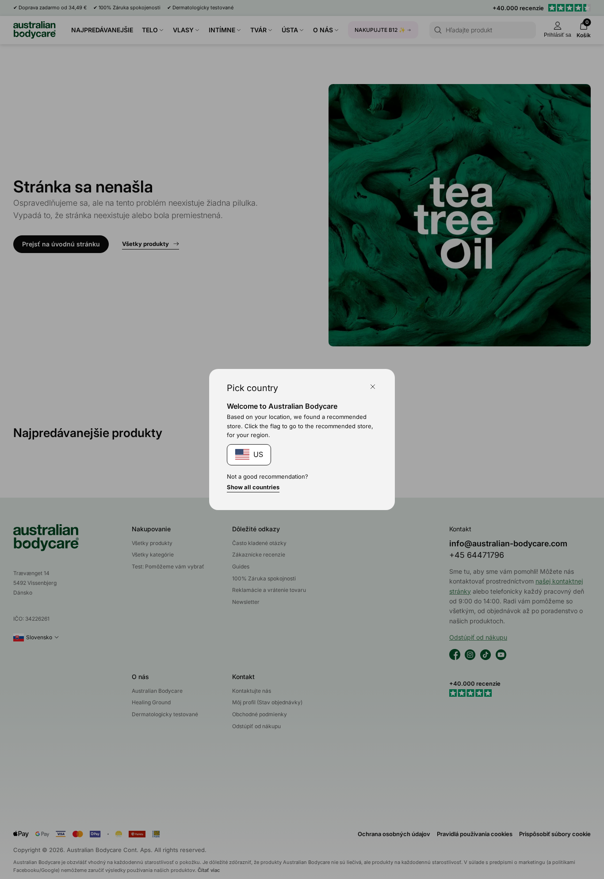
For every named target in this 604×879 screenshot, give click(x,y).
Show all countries (253, 487)
